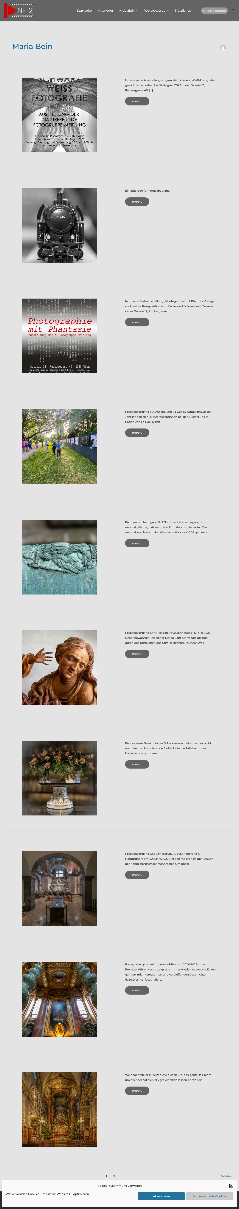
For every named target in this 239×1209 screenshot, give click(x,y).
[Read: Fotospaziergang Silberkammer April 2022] (59, 778)
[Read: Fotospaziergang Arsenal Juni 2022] (59, 557)
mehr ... (140, 102)
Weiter (228, 1176)
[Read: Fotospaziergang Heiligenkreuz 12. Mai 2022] (59, 667)
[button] (231, 1186)
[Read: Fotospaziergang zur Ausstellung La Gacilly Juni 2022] (59, 446)
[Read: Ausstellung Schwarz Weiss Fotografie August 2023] (59, 114)
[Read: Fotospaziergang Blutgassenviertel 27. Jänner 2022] (59, 999)
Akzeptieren (161, 1196)
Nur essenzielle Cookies (210, 1196)
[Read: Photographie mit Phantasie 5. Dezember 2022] (59, 335)
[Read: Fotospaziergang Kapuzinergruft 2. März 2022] (59, 888)
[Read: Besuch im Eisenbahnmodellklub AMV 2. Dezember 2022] (59, 225)
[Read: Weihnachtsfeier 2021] (59, 1109)
